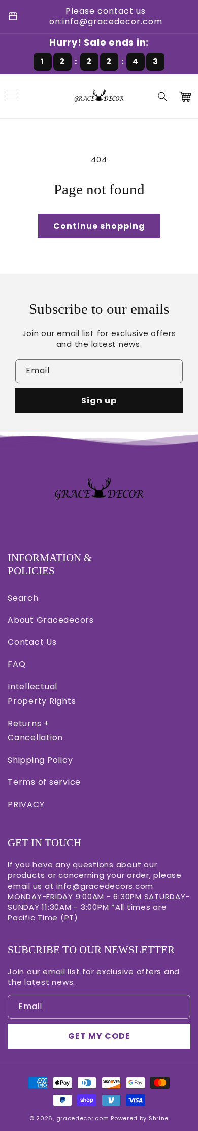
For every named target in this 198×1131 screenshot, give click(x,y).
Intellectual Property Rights (42, 694)
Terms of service (44, 782)
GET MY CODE (99, 1036)
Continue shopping (99, 226)
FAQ (16, 664)
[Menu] (13, 97)
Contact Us (32, 642)
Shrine (159, 1118)
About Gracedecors (51, 620)
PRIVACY (26, 804)
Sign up (99, 400)
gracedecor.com (82, 1118)
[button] (163, 97)
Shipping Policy (40, 760)
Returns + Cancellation (35, 731)
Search (23, 598)
